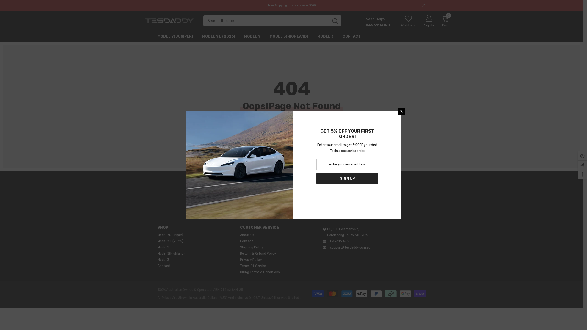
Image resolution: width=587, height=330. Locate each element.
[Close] (401, 111)
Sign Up (347, 178)
